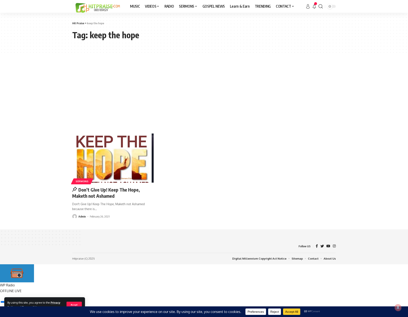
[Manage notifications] (398, 307)
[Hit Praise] (97, 6)
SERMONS (82, 181)
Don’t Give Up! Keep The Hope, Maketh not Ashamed (106, 193)
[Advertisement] (204, 93)
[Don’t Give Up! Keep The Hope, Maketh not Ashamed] (113, 158)
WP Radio (7, 285)
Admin (82, 216)
